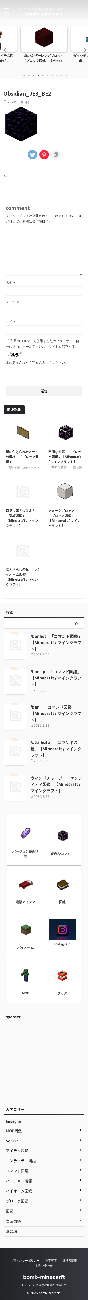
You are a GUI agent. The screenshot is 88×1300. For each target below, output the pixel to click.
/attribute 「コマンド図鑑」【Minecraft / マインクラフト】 (56, 749)
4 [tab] (38, 75)
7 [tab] (52, 75)
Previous (4, 50)
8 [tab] (57, 75)
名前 (10, 282)
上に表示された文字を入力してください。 (37, 362)
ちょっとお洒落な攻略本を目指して (44, 1285)
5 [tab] (43, 75)
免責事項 (51, 1260)
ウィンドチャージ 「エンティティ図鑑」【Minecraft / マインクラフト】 (56, 784)
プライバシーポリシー (25, 1260)
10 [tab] (66, 75)
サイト (11, 321)
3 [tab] (33, 75)
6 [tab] (47, 75)
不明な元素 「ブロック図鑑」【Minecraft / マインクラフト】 (64, 457)
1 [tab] (24, 75)
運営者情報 (70, 1260)
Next (83, 50)
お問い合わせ (44, 1265)
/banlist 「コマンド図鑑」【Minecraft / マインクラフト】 (56, 642)
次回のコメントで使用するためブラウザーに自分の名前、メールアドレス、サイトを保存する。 (42, 343)
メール (12, 302)
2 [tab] (29, 75)
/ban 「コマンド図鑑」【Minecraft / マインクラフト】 (56, 713)
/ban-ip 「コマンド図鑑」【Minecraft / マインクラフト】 (56, 678)
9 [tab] (61, 75)
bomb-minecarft (44, 13)
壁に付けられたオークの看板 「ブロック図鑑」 (22, 457)
